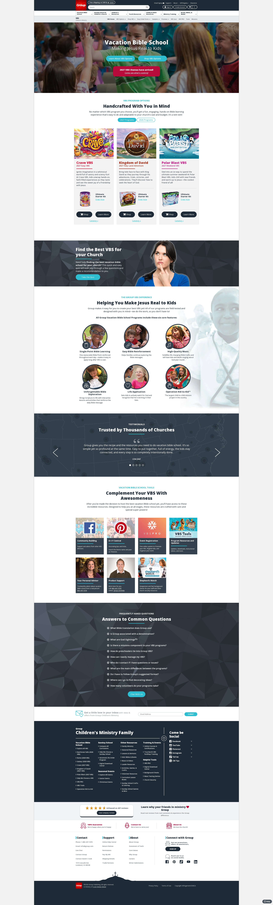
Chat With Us (136, 694)
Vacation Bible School (82, 13)
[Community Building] (90, 528)
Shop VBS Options (152, 58)
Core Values (133, 850)
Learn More (103, 214)
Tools (188, 19)
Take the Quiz (87, 277)
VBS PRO (181, 19)
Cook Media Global (99, 887)
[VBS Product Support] (121, 568)
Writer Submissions (136, 863)
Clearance (193, 3)
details (112, 2)
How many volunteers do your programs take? (134, 685)
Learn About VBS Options (120, 58)
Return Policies (107, 846)
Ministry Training (170, 14)
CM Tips (175, 761)
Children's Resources (115, 13)
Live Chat (79, 850)
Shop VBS (131, 19)
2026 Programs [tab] (146, 120)
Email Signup (158, 3)
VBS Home (110, 19)
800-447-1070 (82, 591)
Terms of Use (166, 886)
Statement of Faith (136, 846)
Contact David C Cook (84, 859)
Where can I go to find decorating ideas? (131, 680)
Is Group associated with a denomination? (132, 633)
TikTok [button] (175, 757)
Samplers (155, 19)
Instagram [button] (177, 753)
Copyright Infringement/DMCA (185, 886)
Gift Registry (184, 3)
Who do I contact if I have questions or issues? (134, 662)
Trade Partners (108, 863)
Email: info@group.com (84, 846)
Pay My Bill (106, 855)
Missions (194, 19)
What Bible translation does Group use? (131, 628)
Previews (165, 19)
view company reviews (106, 813)
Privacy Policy (153, 886)
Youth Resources (135, 14)
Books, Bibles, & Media (186, 13)
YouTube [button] (176, 745)
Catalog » (94, 220)
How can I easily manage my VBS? (127, 656)
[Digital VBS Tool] (152, 528)
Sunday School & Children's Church (100, 13)
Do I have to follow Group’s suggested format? (134, 674)
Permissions (106, 850)
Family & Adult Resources (151, 13)
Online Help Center (109, 842)
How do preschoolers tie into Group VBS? (131, 651)
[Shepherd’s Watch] (152, 568)
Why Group (133, 855)
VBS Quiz (174, 19)
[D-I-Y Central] (121, 528)
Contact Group (81, 855)
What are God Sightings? (123, 639)
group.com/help (119, 591)
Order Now (99, 199)
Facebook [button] (176, 741)
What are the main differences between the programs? (138, 668)
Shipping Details (108, 859)
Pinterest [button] (176, 749)
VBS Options (120, 19)
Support (168, 3)
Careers (132, 859)
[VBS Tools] (183, 528)
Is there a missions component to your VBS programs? (138, 645)
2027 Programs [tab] (127, 120)
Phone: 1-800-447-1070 (84, 842)
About (175, 3)
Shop (85, 214)
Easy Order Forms (143, 19)
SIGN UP (173, 849)
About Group (134, 842)
